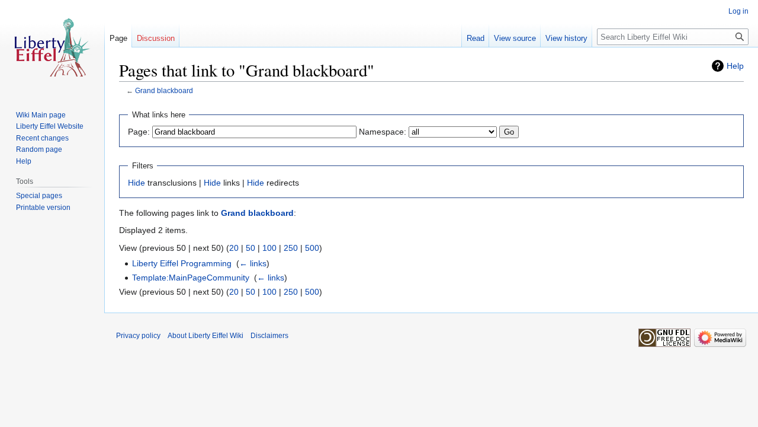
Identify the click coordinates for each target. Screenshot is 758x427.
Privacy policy (138, 336)
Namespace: (382, 131)
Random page (39, 149)
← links (252, 263)
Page (118, 38)
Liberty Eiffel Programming (182, 263)
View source (515, 38)
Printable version (43, 207)
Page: (139, 131)
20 (234, 248)
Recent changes (42, 138)
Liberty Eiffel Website (49, 126)
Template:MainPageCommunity (190, 277)
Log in (738, 11)
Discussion (156, 38)
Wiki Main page (41, 115)
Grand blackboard (164, 90)
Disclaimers (269, 336)
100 (269, 248)
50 (250, 248)
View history (566, 38)
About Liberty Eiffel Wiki (205, 336)
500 (312, 248)
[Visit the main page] (52, 47)
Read (475, 38)
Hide (136, 182)
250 (291, 248)
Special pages (39, 196)
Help (735, 66)
